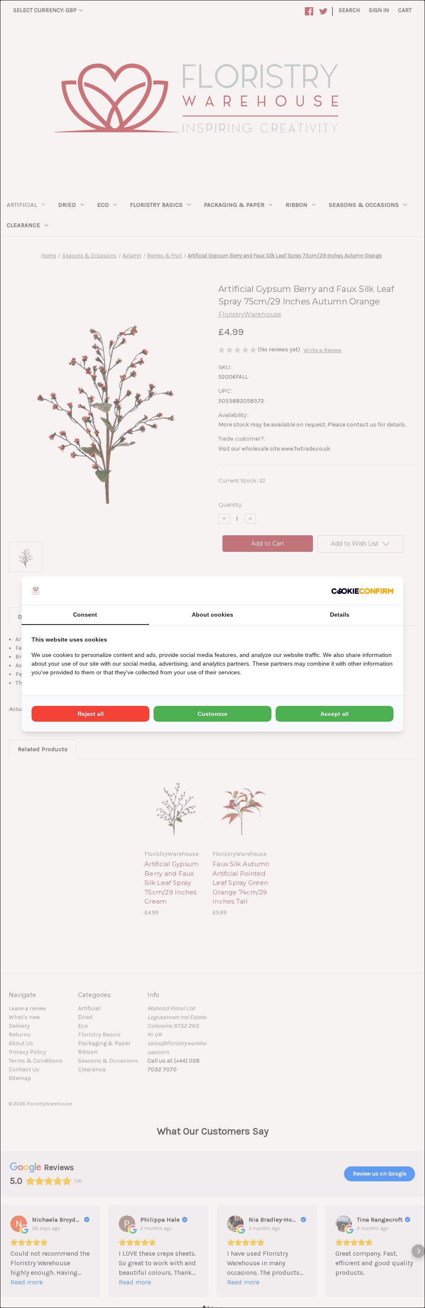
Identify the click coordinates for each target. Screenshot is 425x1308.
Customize (212, 713)
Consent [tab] (85, 614)
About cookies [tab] (212, 614)
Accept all (334, 713)
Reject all (91, 713)
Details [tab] (339, 614)
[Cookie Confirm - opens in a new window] (362, 590)
